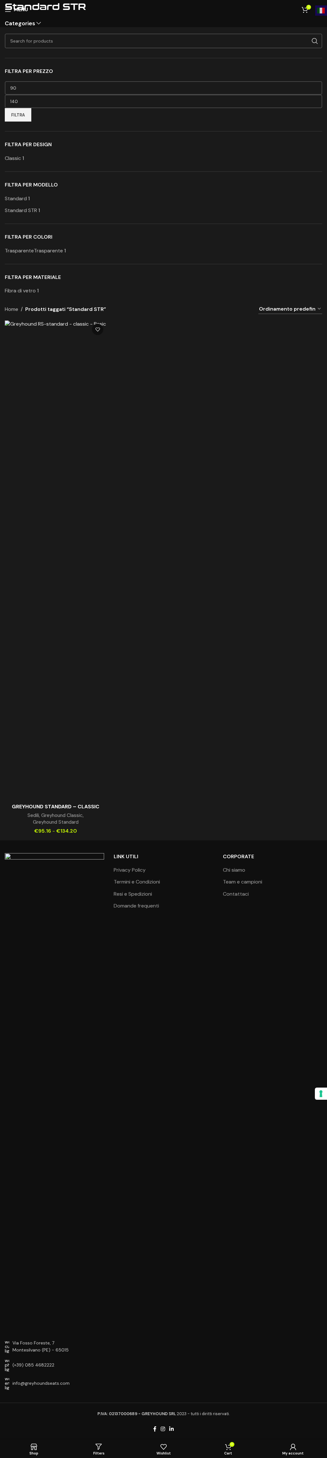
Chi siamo (234, 870)
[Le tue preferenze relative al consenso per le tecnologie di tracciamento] (321, 1094)
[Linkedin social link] (171, 1429)
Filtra (18, 115)
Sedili (33, 815)
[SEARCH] (315, 41)
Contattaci (236, 894)
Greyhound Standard (56, 822)
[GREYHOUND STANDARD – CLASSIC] (55, 560)
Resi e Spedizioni (133, 894)
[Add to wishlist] (97, 329)
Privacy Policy (130, 870)
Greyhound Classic (62, 815)
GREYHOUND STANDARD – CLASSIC (55, 806)
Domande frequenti (136, 905)
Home (11, 309)
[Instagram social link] (162, 1429)
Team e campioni (242, 881)
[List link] (54, 1365)
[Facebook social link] (154, 1429)
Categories (20, 24)
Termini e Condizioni (137, 881)
